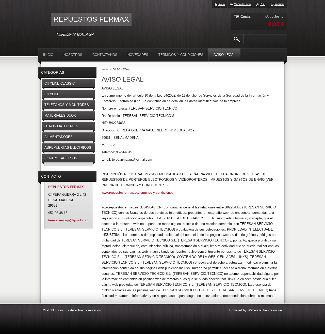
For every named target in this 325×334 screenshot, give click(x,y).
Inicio (105, 69)
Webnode (254, 310)
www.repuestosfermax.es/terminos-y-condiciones (137, 192)
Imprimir (279, 4)
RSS (262, 4)
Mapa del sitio (242, 4)
